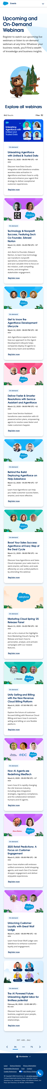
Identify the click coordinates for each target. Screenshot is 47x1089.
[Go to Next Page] (40, 1047)
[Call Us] (39, 1073)
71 (31, 1047)
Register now (14, 189)
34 (15, 1047)
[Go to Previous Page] (7, 1047)
